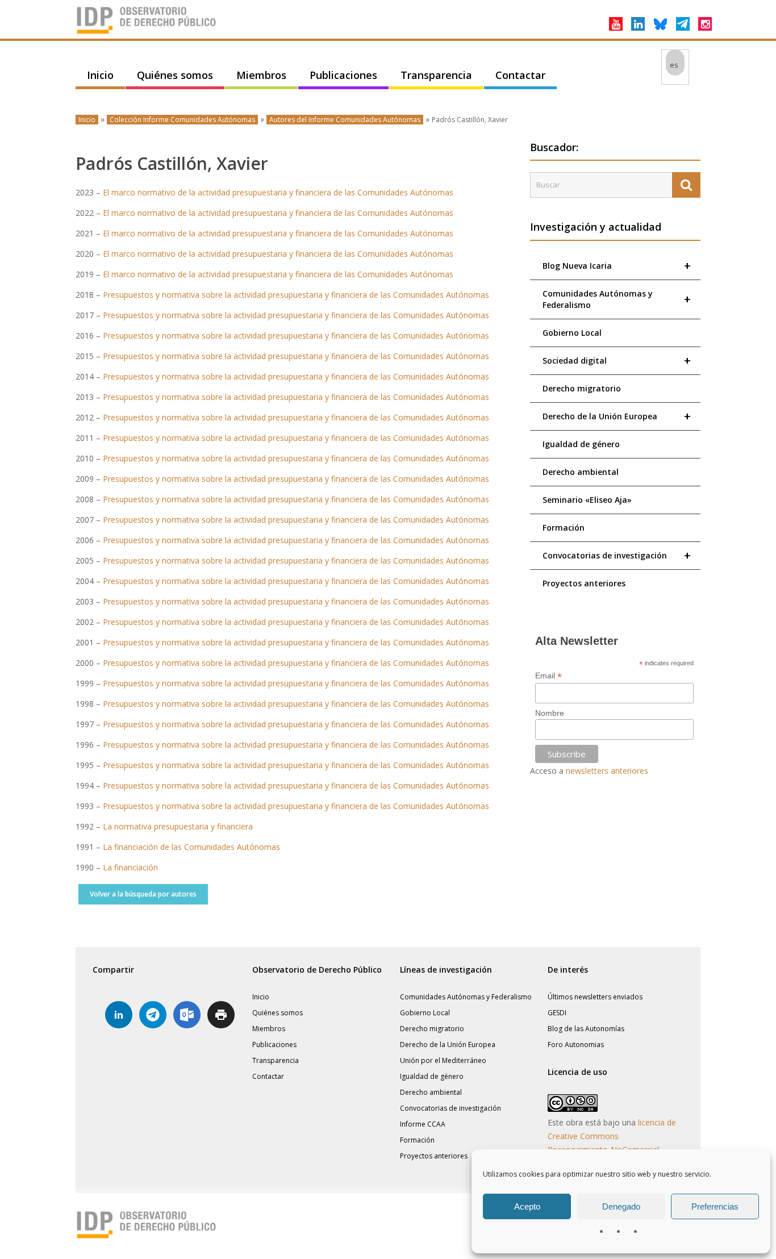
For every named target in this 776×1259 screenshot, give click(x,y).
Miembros (261, 75)
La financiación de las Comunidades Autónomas (191, 846)
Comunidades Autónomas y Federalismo (617, 299)
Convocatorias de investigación (617, 555)
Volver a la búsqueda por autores (143, 894)
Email (548, 675)
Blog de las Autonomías (586, 1028)
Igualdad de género (581, 444)
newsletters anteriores (607, 770)
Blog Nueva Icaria (617, 265)
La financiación (130, 867)
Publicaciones (343, 75)
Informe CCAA (422, 1124)
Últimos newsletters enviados (595, 997)
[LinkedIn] (638, 24)
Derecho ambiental (581, 471)
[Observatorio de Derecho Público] (147, 33)
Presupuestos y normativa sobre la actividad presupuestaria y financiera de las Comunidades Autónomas (296, 294)
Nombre (549, 713)
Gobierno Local (572, 332)
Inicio (100, 75)
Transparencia (436, 75)
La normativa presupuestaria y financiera (178, 826)
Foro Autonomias (576, 1044)
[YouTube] (616, 24)
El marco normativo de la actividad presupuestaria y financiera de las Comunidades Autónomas (278, 192)
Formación (564, 527)
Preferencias (715, 1206)
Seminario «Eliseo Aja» (587, 499)
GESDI (557, 1013)
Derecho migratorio (582, 388)
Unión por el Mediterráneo (443, 1060)
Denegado (621, 1206)
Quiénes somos (175, 75)
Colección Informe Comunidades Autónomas (182, 119)
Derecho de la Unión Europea (617, 416)
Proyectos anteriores (584, 583)
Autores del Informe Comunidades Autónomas (344, 119)
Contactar (520, 75)
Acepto (527, 1206)
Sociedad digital (617, 360)
